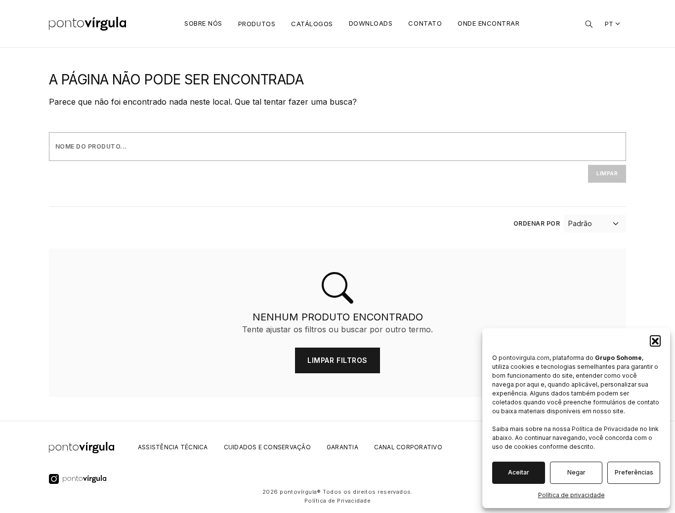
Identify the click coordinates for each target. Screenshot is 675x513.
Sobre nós (203, 23)
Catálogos (312, 24)
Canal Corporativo (408, 447)
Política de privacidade (571, 495)
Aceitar (518, 472)
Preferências (634, 472)
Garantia (342, 447)
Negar (576, 472)
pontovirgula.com (524, 357)
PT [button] (609, 24)
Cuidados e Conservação (267, 447)
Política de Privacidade (605, 429)
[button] (655, 341)
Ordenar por (536, 223)
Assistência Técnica (173, 447)
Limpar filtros (337, 360)
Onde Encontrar (488, 23)
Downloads (371, 23)
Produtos (256, 24)
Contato (425, 23)
